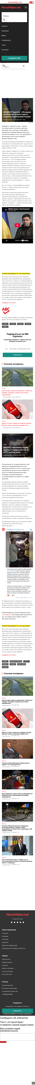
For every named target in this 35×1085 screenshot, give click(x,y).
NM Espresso (6, 959)
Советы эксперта (7, 971)
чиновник (5, 667)
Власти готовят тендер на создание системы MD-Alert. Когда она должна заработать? (16, 733)
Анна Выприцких (7, 119)
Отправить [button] (3, 1042)
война (5, 323)
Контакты (5, 939)
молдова (20, 323)
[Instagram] (17, 922)
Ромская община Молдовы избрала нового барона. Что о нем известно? (16, 763)
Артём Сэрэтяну (7, 397)
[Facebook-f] (11, 922)
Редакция (5, 936)
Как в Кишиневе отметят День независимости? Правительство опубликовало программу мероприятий (17, 795)
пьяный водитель (21, 664)
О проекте (5, 933)
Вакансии (5, 942)
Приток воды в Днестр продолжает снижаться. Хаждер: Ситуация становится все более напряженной (17, 393)
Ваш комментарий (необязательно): (10, 1029)
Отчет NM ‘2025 (7, 974)
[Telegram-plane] (23, 922)
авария (5, 661)
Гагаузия (5, 965)
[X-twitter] (14, 922)
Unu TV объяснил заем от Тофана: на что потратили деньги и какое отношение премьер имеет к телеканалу (17, 861)
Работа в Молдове (8, 968)
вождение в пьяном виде (16, 661)
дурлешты (5, 664)
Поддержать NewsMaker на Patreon (13, 948)
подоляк (28, 323)
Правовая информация (9, 945)
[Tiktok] (20, 922)
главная (13, 323)
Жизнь (4, 388)
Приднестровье (7, 962)
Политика (5, 109)
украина (5, 326)
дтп (26, 661)
